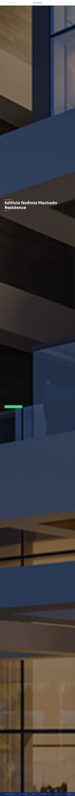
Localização (58, 794)
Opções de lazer (23, 794)
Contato (68, 794)
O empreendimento (9, 794)
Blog (5, 2)
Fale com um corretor (12, 2)
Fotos (33, 794)
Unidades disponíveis (45, 794)
